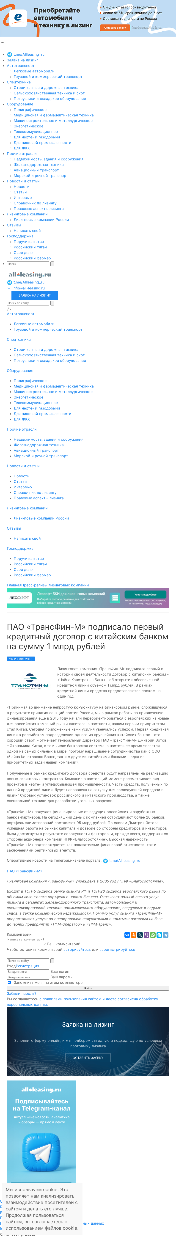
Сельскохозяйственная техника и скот (49, 93)
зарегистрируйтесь (117, 949)
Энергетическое (28, 126)
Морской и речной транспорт (41, 175)
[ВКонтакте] (127, 935)
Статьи (20, 192)
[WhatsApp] (153, 935)
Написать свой (27, 230)
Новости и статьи (23, 181)
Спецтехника (19, 82)
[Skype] (159, 935)
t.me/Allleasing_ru (28, 54)
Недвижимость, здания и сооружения (48, 159)
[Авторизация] (9, 308)
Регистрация (27, 966)
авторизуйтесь (77, 949)
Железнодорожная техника (39, 164)
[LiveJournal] (140, 935)
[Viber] (146, 935)
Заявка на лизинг (22, 60)
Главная (14, 585)
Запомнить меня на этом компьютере (47, 982)
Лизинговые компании (27, 214)
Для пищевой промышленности (42, 142)
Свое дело (23, 252)
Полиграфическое (30, 109)
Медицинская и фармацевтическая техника (54, 115)
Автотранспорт (21, 65)
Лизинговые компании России (41, 219)
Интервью (23, 197)
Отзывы (14, 225)
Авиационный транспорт (36, 170)
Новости (22, 186)
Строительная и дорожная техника (46, 87)
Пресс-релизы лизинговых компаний (55, 585)
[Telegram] (165, 935)
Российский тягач (30, 247)
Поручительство (29, 241)
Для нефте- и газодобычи (37, 137)
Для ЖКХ (22, 148)
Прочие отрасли (22, 153)
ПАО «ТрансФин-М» (24, 871)
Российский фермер (32, 258)
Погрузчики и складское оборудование (50, 98)
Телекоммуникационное (36, 131)
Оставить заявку (88, 1058)
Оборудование (20, 104)
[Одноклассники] (133, 935)
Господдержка (20, 236)
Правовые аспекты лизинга (39, 208)
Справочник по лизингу (35, 203)
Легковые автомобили (34, 71)
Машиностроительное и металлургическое (53, 120)
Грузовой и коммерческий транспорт (48, 76)
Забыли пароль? (21, 993)
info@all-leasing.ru (28, 288)
